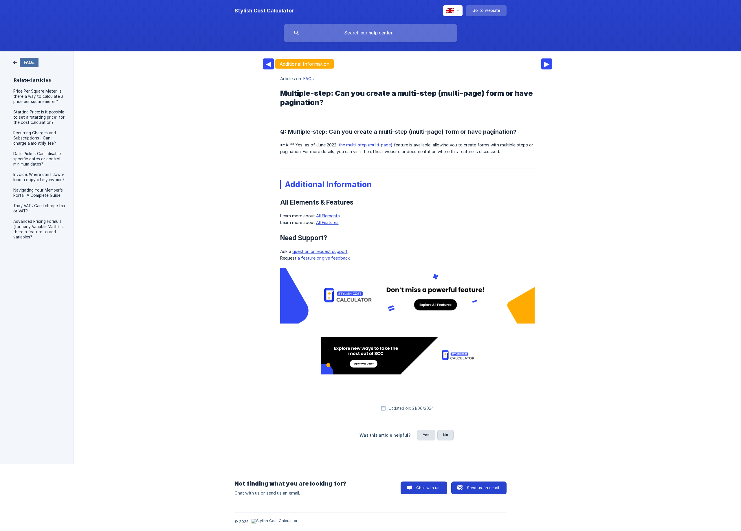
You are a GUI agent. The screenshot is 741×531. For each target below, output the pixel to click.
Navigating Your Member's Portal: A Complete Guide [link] (38, 193)
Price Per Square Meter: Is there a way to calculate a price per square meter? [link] (38, 96)
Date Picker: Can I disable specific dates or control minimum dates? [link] (37, 158)
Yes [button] (426, 434)
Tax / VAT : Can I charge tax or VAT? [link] (39, 208)
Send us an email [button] (483, 487)
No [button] (445, 434)
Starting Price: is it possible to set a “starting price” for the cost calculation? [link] (39, 117)
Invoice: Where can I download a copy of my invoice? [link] (39, 177)
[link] (25, 62)
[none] (264, 10)
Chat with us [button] (428, 487)
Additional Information (304, 64)
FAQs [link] (308, 78)
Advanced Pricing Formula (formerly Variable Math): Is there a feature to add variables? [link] (38, 229)
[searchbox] (370, 33)
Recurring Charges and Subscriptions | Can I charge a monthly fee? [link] (34, 138)
